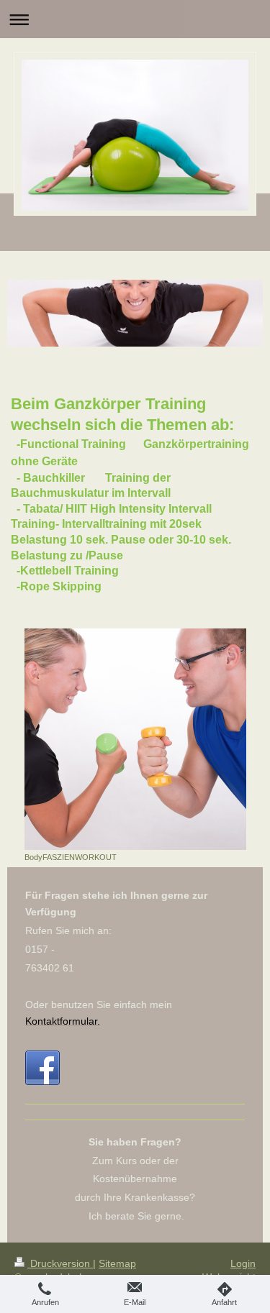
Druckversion (60, 1263)
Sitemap (117, 1263)
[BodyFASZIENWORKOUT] (135, 739)
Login (243, 1263)
